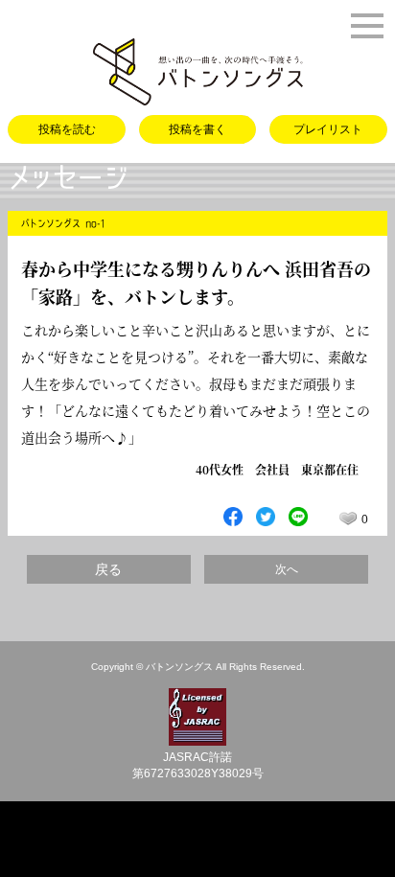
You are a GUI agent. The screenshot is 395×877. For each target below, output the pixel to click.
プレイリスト (327, 129)
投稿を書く (197, 129)
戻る (108, 569)
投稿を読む (67, 129)
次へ (286, 569)
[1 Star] (348, 518)
